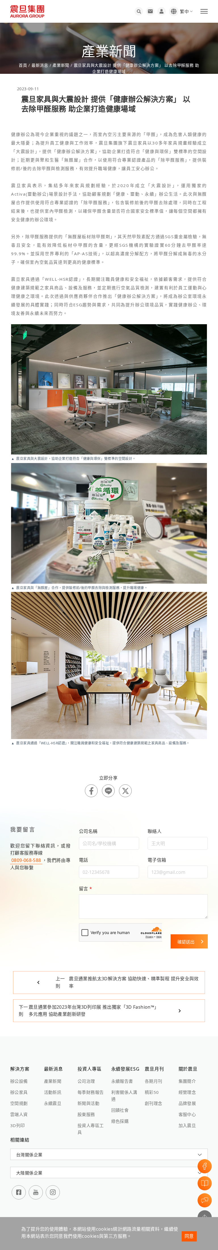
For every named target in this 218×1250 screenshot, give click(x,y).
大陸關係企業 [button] (29, 1173)
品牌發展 (187, 1103)
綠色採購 (120, 1121)
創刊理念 (153, 1103)
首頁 (23, 65)
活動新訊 (53, 1092)
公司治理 (86, 1081)
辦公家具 (19, 1092)
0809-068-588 (26, 860)
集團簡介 (187, 1081)
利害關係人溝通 (124, 1095)
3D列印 (17, 1125)
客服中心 (187, 1114)
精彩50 (152, 1092)
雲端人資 (19, 1114)
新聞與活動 (88, 1103)
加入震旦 (187, 1125)
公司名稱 (88, 831)
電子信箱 (157, 860)
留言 (85, 888)
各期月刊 (153, 1081)
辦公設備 (19, 1081)
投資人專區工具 (90, 1129)
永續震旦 (53, 1103)
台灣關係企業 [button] (29, 1154)
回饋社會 (120, 1110)
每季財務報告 (90, 1092)
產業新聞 (61, 65)
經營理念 (187, 1092)
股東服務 (86, 1114)
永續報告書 (122, 1081)
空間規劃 (19, 1103)
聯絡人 (155, 831)
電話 (83, 860)
